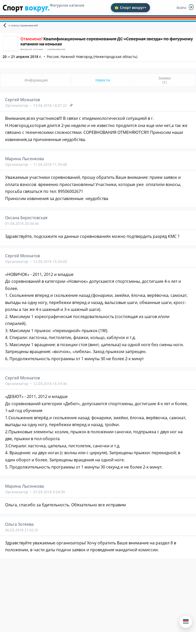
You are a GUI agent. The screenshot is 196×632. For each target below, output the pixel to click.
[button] (186, 622)
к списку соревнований (23, 25)
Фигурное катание (67, 5)
